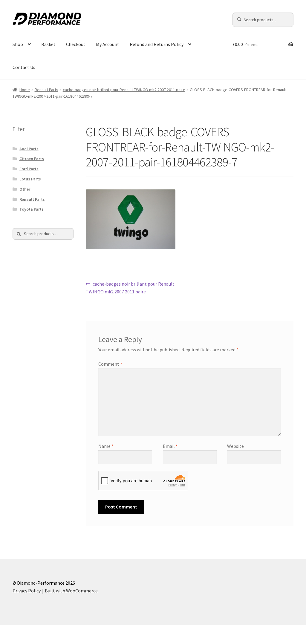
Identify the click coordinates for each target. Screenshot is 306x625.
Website (235, 446)
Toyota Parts (31, 209)
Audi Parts (29, 148)
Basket (48, 44)
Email (170, 446)
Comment (110, 364)
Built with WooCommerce (71, 591)
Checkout (75, 44)
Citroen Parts (31, 158)
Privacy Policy (27, 591)
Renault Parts (46, 89)
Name (106, 446)
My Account (107, 44)
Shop (18, 44)
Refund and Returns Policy (156, 44)
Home (24, 89)
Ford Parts (29, 168)
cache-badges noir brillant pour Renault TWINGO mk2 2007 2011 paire (124, 89)
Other (24, 189)
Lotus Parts (30, 179)
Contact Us (24, 67)
